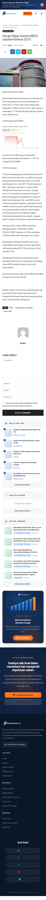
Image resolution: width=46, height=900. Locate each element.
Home (4, 25)
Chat (29, 13)
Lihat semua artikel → (23, 485)
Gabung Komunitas (9, 823)
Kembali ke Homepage (16, 744)
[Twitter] (18, 51)
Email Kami (6, 827)
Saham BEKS (7, 311)
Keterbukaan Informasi (11, 797)
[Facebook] (12, 51)
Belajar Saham (7, 771)
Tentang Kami (7, 776)
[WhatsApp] (29, 51)
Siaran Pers (6, 801)
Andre (10, 45)
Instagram (24, 858)
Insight (5, 763)
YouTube (24, 872)
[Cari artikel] (35, 13)
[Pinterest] (23, 51)
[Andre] (4, 45)
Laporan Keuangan (9, 806)
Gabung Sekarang (25, 695)
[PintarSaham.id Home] (12, 13)
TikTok (24, 879)
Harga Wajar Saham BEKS (24, 308)
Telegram (24, 851)
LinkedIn (24, 865)
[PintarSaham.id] (23, 594)
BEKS (11, 308)
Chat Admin (24, 638)
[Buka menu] (41, 13)
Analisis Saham (14, 25)
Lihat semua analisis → (23, 511)
